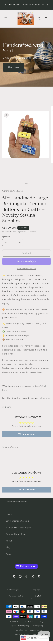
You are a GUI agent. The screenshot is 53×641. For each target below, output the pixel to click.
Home (9, 514)
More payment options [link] (26, 268)
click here (45, 398)
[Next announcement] (47, 5)
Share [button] (8, 407)
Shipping (16, 232)
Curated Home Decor (16, 534)
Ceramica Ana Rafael (25, 622)
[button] (6, 18)
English (31, 637)
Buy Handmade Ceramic (17, 521)
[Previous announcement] (5, 5)
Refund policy (23, 626)
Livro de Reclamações (16, 501)
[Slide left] (20, 183)
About (9, 541)
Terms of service (20, 630)
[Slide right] (33, 183)
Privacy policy (37, 626)
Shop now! (13, 67)
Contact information (21, 635)
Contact (9, 554)
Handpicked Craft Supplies (19, 527)
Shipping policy (36, 630)
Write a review (26, 434)
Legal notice (37, 635)
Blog (8, 547)
